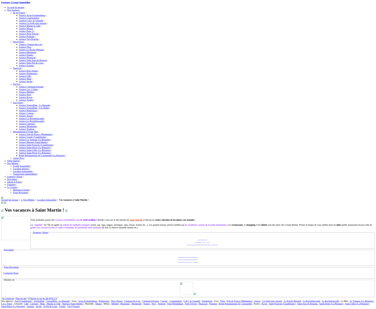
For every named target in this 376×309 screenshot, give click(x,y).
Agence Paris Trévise (28, 34)
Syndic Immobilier (21, 166)
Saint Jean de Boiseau (307, 304)
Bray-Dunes (116, 301)
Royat (264, 304)
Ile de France (19, 12)
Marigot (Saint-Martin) (72, 304)
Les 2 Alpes (6, 304)
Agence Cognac (26, 113)
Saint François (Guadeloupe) (282, 304)
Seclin (39, 306)
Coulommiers (175, 301)
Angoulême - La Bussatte (58, 301)
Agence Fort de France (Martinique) (35, 134)
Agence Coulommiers (29, 18)
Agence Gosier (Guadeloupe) (32, 137)
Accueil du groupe (15, 7)
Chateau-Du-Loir (132, 301)
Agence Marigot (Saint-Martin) (33, 142)
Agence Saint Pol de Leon (31, 63)
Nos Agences (13, 10)
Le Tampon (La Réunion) (362, 301)
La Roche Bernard (292, 301)
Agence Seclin (25, 81)
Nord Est (17, 68)
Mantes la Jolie (54, 304)
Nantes (146, 304)
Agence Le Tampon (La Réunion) (34, 139)
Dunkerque (207, 301)
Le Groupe (12, 187)
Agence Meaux (26, 28)
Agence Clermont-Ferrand (31, 87)
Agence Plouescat (27, 57)
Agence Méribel (26, 92)
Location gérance (21, 169)
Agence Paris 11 (26, 31)
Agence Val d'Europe (29, 39)
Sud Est (16, 84)
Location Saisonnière (22, 171)
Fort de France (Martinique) (239, 301)
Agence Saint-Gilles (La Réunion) (35, 150)
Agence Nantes (26, 55)
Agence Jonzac (26, 116)
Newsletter (12, 179)
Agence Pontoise (27, 36)
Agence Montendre (28, 126)
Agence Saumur (26, 65)
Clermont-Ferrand (150, 301)
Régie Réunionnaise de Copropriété (235, 304)
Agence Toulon (26, 100)
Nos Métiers (12, 163)
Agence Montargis (27, 52)
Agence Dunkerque (28, 73)
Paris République (175, 304)
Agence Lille (25, 76)
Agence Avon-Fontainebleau (32, 15)
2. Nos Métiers (28, 200)
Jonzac (257, 301)
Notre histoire (13, 161)
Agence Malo (25, 79)
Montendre (136, 304)
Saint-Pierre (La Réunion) (13, 306)
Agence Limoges (27, 124)
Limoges (34, 304)
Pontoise (213, 304)
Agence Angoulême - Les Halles (34, 108)
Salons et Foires (14, 182)
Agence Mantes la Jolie (29, 26)
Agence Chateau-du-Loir (30, 44)
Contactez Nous (11, 273)
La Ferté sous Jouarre (272, 301)
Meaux (98, 304)
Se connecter (8, 298)
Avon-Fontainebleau (87, 301)
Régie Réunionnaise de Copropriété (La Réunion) (42, 155)
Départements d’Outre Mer (25, 131)
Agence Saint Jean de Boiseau (33, 60)
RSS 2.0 (53, 298)
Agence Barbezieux (28, 110)
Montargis (125, 304)
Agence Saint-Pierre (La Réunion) (35, 153)
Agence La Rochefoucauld (31, 118)
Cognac (164, 301)
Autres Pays (18, 158)
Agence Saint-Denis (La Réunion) (35, 147)
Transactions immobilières (25, 174)
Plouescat (203, 304)
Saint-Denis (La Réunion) (331, 304)
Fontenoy (11, 184)
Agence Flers (25, 47)
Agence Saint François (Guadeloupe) (36, 145)
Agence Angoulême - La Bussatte (34, 105)
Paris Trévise (191, 304)
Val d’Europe (73, 306)
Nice (154, 304)
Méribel (115, 304)
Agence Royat (25, 97)
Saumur (30, 306)
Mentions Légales (21, 190)
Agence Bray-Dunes (28, 71)
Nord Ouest (18, 42)
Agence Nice (25, 94)
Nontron (162, 304)
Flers (222, 301)
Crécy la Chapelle (192, 301)
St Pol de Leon (50, 306)
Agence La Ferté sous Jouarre (32, 23)
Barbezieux (104, 301)
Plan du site (21, 298)
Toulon (62, 306)
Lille (26, 304)
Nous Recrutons (20, 192)
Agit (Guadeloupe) (23, 301)
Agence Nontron (26, 129)
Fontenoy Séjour (14, 176)
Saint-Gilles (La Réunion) (357, 304)
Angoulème (39, 301)
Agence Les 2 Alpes (28, 89)
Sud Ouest (18, 102)
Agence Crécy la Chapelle (31, 20)
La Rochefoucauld (311, 301)
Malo (42, 304)
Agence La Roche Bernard (31, 49)
